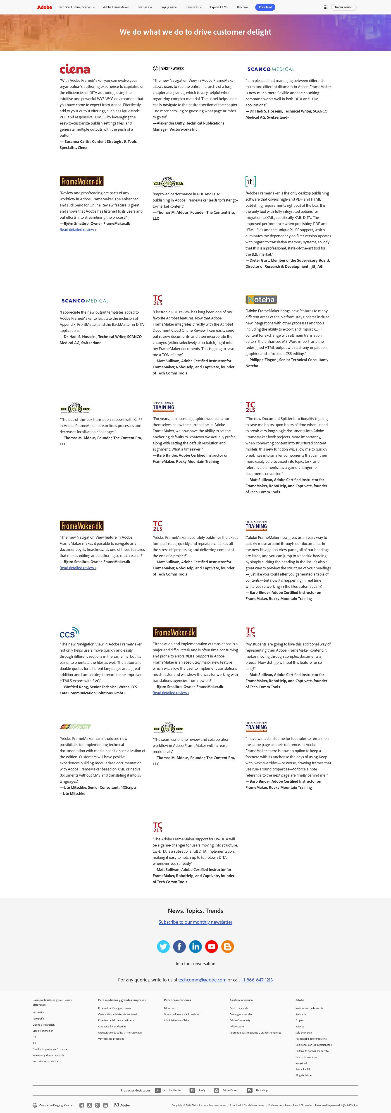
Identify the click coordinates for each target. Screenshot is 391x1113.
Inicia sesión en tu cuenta (310, 1008)
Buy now (242, 7)
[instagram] (89, 1105)
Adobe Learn (237, 1026)
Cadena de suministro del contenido (118, 1014)
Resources (192, 7)
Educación (169, 1008)
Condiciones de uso (254, 1105)
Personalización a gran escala (114, 1008)
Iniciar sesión (344, 7)
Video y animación (43, 1030)
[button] (325, 7)
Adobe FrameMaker (116, 7)
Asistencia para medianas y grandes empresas (255, 1032)
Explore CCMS (219, 7)
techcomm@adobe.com (202, 980)
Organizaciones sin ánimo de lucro (183, 1014)
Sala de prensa (304, 1032)
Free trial (265, 7)
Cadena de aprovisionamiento (312, 1051)
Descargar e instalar (241, 1014)
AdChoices (352, 1105)
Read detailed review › (78, 229)
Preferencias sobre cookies (283, 1105)
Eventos (300, 1026)
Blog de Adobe (304, 1075)
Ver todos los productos (45, 1061)
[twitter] (97, 1105)
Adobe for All (303, 1069)
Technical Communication (74, 7)
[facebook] (81, 1105)
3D (34, 1043)
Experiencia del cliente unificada (116, 1020)
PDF (35, 1037)
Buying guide (168, 7)
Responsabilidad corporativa (311, 1038)
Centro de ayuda (239, 1008)
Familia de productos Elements (50, 1049)
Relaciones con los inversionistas (314, 1044)
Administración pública (176, 1020)
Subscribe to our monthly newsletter (195, 922)
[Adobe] (44, 7)
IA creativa (38, 1012)
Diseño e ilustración (44, 1024)
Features (143, 7)
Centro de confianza (306, 1057)
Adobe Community (240, 1020)
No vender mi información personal (320, 1105)
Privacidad (235, 1105)
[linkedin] (105, 1105)
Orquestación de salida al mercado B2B (120, 1032)
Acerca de (301, 1014)
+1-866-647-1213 (257, 980)
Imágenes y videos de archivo (49, 1055)
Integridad (301, 1063)
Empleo (300, 1020)
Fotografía (38, 1018)
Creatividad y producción (112, 1026)
